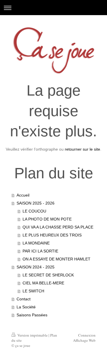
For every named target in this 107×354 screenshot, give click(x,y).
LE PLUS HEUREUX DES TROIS (52, 235)
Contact (24, 299)
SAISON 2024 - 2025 (35, 267)
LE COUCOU (34, 211)
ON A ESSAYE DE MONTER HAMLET (56, 259)
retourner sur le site (82, 149)
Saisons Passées (32, 315)
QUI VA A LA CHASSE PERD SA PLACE (58, 227)
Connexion (87, 335)
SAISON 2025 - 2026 (35, 203)
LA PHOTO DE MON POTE (47, 219)
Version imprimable (33, 335)
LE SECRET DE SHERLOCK (48, 275)
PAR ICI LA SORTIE (40, 251)
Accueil (23, 195)
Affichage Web (84, 340)
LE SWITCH (33, 291)
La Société (26, 307)
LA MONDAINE (36, 243)
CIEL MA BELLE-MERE (43, 283)
